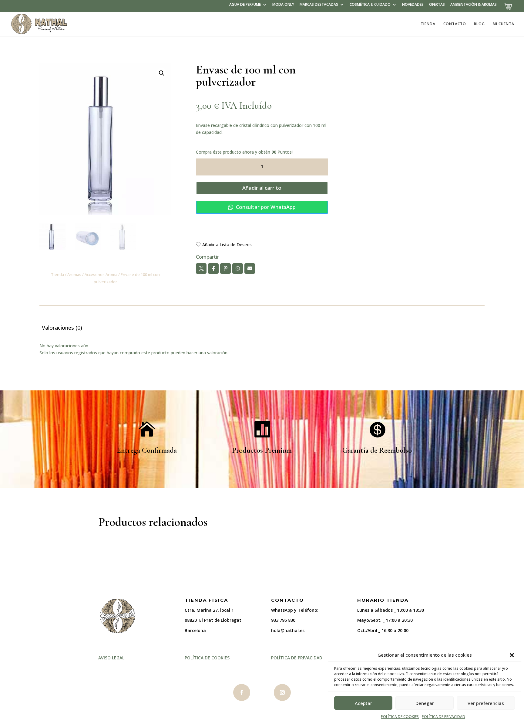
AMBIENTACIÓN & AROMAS (473, 5)
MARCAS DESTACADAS (319, 5)
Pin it (225, 268)
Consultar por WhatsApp (265, 206)
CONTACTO (454, 24)
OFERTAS (437, 5)
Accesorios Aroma (101, 274)
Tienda (57, 274)
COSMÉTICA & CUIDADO (370, 5)
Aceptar (363, 703)
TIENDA (428, 24)
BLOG (479, 24)
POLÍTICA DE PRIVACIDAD (443, 716)
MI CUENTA (503, 24)
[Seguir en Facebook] (241, 692)
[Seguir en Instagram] (282, 692)
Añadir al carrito (261, 187)
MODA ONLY (283, 5)
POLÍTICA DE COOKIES (400, 716)
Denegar (424, 703)
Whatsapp (237, 268)
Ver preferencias (486, 703)
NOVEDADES (413, 5)
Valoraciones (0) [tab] (62, 327)
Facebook (213, 268)
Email (249, 268)
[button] (512, 655)
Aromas (74, 274)
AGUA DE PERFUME (245, 5)
